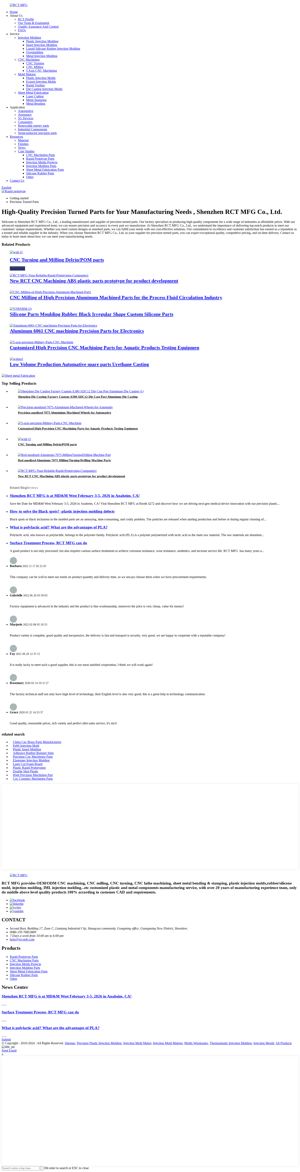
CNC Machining (29, 59)
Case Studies (26, 151)
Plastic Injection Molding (42, 41)
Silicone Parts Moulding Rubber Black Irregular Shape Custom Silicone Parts (91, 314)
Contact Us (17, 180)
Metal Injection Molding (41, 56)
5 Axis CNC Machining (41, 70)
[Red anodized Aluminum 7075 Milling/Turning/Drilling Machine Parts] (64, 455)
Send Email (9, 1050)
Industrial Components (32, 129)
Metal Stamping (36, 100)
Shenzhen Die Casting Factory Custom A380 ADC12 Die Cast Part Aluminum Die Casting (78, 396)
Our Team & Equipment (33, 23)
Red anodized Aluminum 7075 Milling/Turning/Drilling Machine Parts (64, 460)
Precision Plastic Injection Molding (99, 1043)
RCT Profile (26, 19)
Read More (17, 268)
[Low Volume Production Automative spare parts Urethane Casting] (16, 359)
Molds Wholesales (196, 1043)
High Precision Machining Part (33, 775)
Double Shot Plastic (25, 771)
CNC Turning (35, 63)
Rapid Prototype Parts (40, 158)
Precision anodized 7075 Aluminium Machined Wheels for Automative (64, 412)
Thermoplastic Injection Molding (231, 1043)
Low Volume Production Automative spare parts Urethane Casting (79, 364)
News (22, 147)
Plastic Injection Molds (41, 78)
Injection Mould (263, 1043)
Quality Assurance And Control (38, 26)
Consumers (25, 122)
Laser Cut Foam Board (27, 764)
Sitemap (70, 1043)
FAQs (22, 30)
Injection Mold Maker (137, 1043)
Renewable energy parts (33, 125)
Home (14, 12)
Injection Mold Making (168, 1043)
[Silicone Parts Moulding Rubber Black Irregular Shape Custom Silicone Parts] (21, 309)
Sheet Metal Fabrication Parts (45, 169)
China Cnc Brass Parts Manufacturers (37, 742)
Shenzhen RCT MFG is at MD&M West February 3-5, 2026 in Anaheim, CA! (75, 495)
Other (29, 177)
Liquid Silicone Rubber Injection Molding (53, 48)
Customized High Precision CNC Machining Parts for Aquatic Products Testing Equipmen (104, 347)
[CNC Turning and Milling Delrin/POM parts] (16, 252)
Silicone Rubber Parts (40, 173)
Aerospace (25, 114)
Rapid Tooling (35, 85)
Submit (6, 1039)
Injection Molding (29, 37)
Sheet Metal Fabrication (33, 92)
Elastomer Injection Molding (31, 760)
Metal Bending (35, 103)
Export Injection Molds (41, 81)
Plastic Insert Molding (27, 749)
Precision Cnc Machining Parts (33, 756)
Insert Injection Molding (41, 45)
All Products (284, 1043)
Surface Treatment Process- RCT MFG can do (48, 543)
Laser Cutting (35, 96)
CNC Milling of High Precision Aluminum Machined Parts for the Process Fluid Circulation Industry (116, 297)
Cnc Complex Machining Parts (33, 778)
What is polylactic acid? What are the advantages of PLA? (59, 527)
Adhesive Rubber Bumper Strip (33, 753)
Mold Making (27, 74)
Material (23, 140)
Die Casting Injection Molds (44, 89)
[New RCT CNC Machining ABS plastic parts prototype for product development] (49, 275)
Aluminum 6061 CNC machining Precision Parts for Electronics (77, 331)
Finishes (23, 144)
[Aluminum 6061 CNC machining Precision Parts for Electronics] (53, 325)
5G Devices (25, 118)
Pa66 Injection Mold (26, 745)
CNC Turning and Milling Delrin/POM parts (57, 259)
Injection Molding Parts (41, 166)
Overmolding (34, 52)
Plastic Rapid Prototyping (29, 767)
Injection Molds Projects (41, 162)
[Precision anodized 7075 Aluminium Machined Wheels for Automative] (65, 407)
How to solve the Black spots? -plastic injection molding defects (62, 511)
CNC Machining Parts (40, 155)
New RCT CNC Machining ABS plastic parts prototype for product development (94, 280)
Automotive (25, 111)
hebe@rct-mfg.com (22, 939)
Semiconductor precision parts (37, 133)
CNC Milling (34, 67)
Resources (16, 136)
